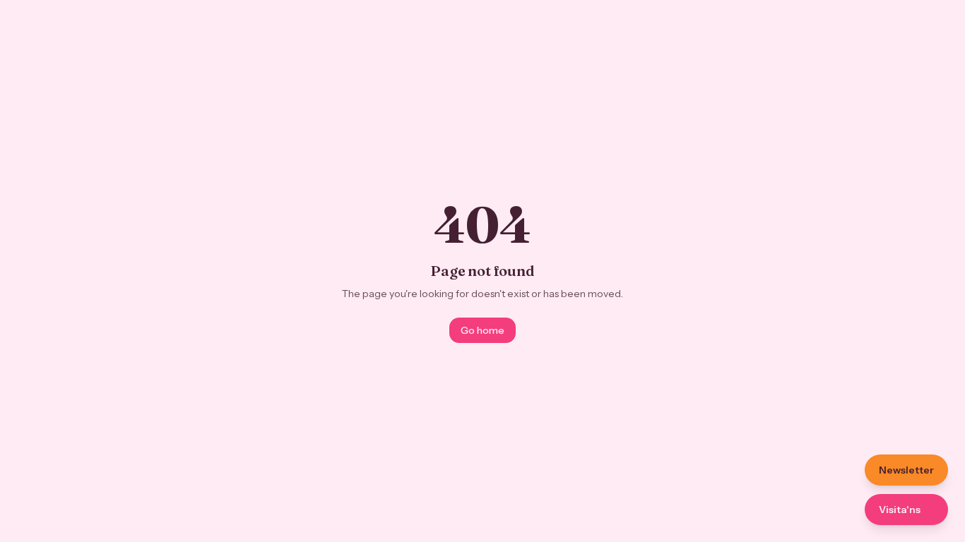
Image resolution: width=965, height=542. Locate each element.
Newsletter (906, 470)
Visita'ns (899, 509)
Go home (482, 330)
